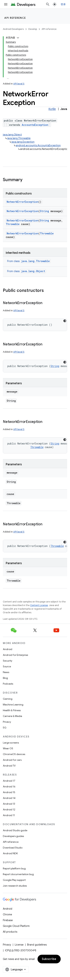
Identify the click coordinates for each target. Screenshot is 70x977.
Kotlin (52, 109)
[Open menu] (5, 4)
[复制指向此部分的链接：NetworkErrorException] (46, 303)
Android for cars (12, 760)
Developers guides (13, 836)
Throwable (13, 224)
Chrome (7, 914)
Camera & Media (12, 716)
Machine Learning (13, 704)
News (6, 672)
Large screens (11, 742)
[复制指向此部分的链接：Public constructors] (47, 291)
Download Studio (12, 847)
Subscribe (49, 959)
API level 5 (18, 83)
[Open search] (48, 4)
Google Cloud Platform (16, 926)
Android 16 (9, 786)
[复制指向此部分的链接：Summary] (26, 180)
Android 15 (9, 792)
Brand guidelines (37, 944)
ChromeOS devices (14, 754)
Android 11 (9, 815)
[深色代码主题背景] (65, 321)
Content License (39, 605)
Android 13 (9, 803)
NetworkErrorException (22, 201)
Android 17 (9, 780)
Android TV (9, 765)
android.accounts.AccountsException (38, 145)
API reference (15, 17)
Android (7, 649)
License (19, 944)
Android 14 (9, 798)
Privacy (7, 721)
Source (7, 666)
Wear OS (8, 748)
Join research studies (15, 885)
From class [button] (28, 261)
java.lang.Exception (22, 141)
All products (10, 931)
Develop (32, 29)
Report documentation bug (18, 874)
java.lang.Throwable (19, 138)
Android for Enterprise (15, 655)
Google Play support (14, 880)
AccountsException (35, 125)
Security (7, 660)
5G (4, 727)
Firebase (8, 920)
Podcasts (8, 683)
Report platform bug (14, 868)
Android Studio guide (15, 830)
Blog (5, 678)
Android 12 (9, 809)
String (44, 211)
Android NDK (10, 853)
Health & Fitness (12, 710)
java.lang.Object (12, 134)
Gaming (7, 698)
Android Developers (13, 29)
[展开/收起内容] (18, 38)
